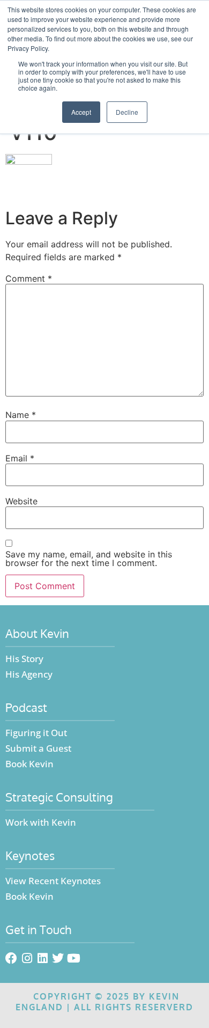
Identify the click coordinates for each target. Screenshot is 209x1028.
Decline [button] (127, 111)
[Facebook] (11, 958)
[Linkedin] (42, 958)
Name (20, 414)
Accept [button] (81, 111)
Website (21, 501)
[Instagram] (27, 958)
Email (19, 458)
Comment (28, 278)
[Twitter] (58, 958)
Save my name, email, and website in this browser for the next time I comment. (88, 558)
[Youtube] (73, 958)
